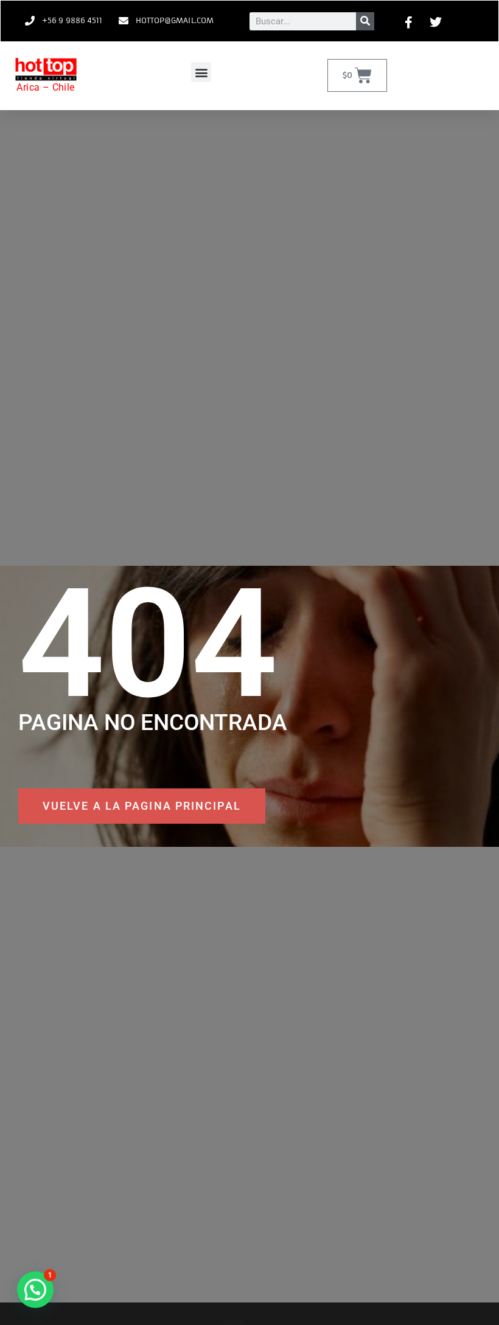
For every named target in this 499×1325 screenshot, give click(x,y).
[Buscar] (365, 21)
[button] (201, 72)
